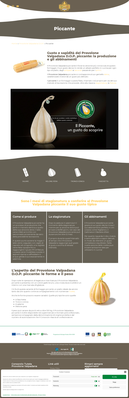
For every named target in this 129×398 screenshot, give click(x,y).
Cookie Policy (6, 395)
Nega (114, 382)
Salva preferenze (114, 387)
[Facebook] (8, 6)
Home (14, 43)
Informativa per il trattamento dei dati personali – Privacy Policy (28, 395)
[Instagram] (13, 6)
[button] (125, 372)
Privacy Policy (55, 368)
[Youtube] (17, 6)
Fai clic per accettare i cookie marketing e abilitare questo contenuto (64, 119)
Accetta (114, 377)
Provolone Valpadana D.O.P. (31, 43)
